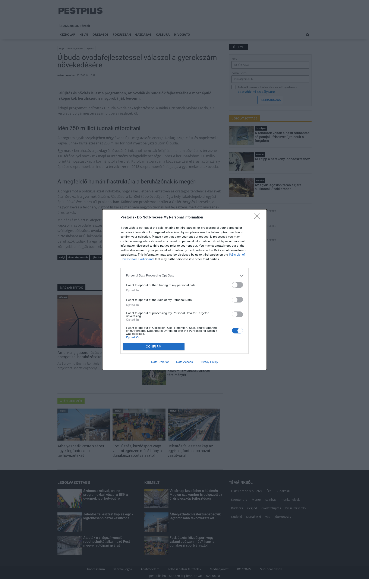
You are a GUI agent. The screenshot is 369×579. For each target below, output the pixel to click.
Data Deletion (160, 362)
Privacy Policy (208, 362)
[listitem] (184, 275)
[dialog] (184, 289)
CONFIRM (154, 346)
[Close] (258, 218)
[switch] (237, 285)
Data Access (184, 362)
